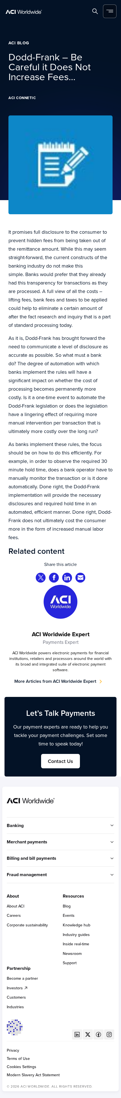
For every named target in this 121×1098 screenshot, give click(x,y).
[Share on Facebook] (54, 578)
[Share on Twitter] (41, 578)
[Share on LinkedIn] (67, 578)
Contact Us (60, 761)
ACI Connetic (22, 97)
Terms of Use (18, 1058)
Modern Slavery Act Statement (33, 1075)
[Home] (24, 11)
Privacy (13, 1050)
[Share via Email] (80, 578)
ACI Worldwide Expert (60, 634)
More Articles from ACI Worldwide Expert (55, 681)
